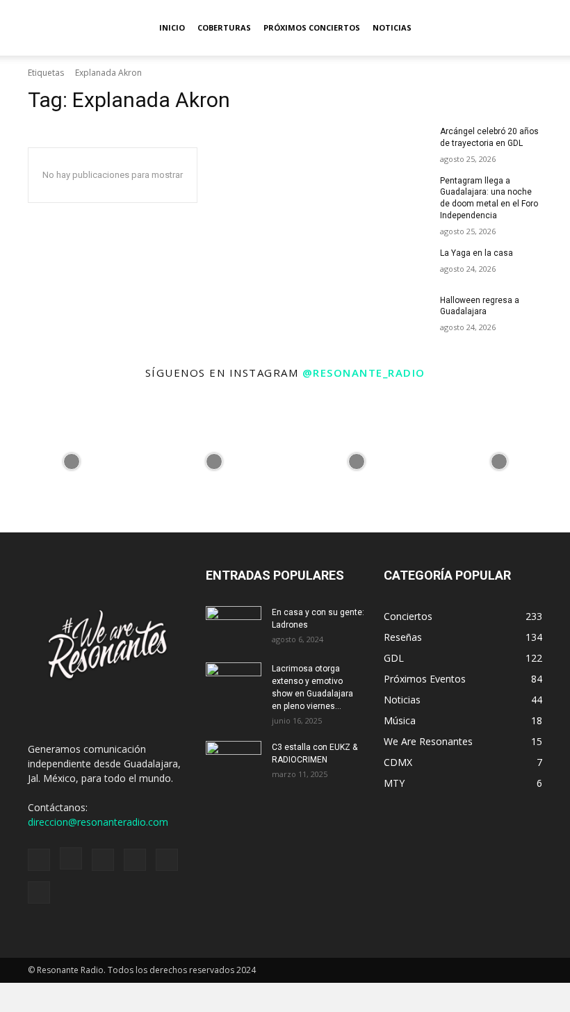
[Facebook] (39, 860)
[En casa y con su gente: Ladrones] (233, 625)
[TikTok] (135, 860)
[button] (553, 28)
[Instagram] (71, 858)
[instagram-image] (71, 461)
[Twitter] (167, 860)
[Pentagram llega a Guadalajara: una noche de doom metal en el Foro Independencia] (407, 192)
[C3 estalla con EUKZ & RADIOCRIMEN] (233, 760)
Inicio (172, 27)
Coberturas (224, 27)
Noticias (392, 27)
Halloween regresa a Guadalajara (479, 306)
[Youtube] (39, 892)
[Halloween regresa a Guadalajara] (407, 311)
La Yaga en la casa (476, 253)
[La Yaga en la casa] (407, 264)
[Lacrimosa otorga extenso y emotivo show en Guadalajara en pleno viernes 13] (233, 681)
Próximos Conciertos (311, 27)
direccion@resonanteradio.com (98, 822)
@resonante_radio (363, 373)
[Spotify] (103, 860)
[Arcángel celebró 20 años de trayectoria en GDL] (407, 142)
